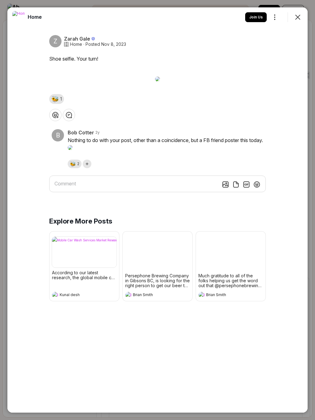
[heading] (78, 295)
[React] (55, 115)
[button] (56, 99)
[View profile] (55, 295)
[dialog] (157, 210)
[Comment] (69, 115)
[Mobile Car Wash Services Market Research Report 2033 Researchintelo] (84, 252)
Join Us (256, 17)
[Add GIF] (246, 184)
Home (76, 44)
